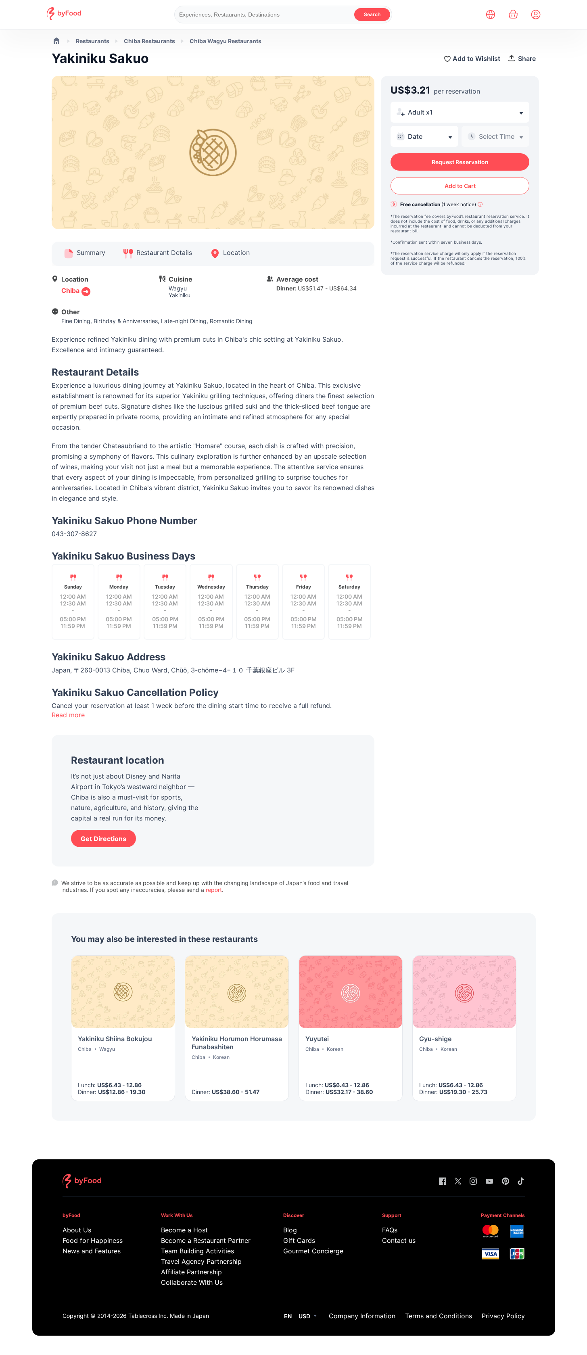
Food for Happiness (93, 1240)
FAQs (389, 1230)
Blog (290, 1230)
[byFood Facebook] (442, 1181)
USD (304, 1316)
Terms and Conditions (438, 1316)
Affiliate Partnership (191, 1272)
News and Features (92, 1251)
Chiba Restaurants (149, 41)
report (214, 889)
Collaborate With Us (192, 1282)
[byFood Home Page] (64, 18)
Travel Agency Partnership (201, 1261)
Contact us (399, 1240)
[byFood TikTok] (521, 1181)
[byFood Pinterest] (505, 1181)
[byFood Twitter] (458, 1181)
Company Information (362, 1316)
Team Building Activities (197, 1251)
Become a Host (184, 1230)
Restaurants (92, 41)
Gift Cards (299, 1240)
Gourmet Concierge (313, 1251)
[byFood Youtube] (489, 1181)
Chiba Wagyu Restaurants (225, 41)
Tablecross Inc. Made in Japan (168, 1315)
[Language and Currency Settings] (490, 14)
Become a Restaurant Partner (205, 1240)
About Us (77, 1230)
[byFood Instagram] (473, 1181)
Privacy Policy (503, 1316)
